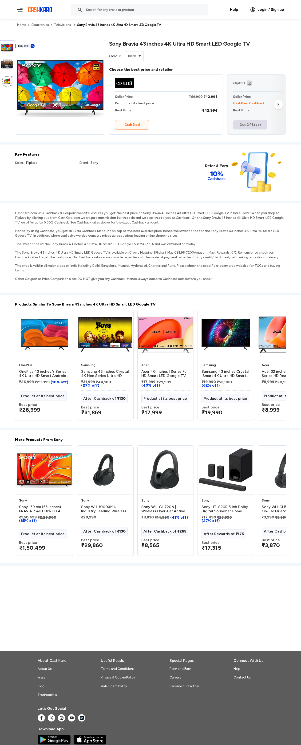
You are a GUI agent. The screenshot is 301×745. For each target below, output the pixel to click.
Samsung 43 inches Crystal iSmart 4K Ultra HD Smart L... (225, 373)
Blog (41, 686)
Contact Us (242, 677)
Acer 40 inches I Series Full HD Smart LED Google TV (164, 373)
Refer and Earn (180, 669)
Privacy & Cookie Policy (118, 677)
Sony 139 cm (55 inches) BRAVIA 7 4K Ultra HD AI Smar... (40, 509)
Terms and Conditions (118, 669)
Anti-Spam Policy (114, 686)
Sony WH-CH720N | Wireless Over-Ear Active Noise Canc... (163, 509)
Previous (25, 367)
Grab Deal (132, 125)
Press (41, 677)
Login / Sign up (270, 9)
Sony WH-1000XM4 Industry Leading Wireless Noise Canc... (103, 509)
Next (278, 104)
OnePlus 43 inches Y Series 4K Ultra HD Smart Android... (43, 373)
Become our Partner (184, 686)
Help (234, 9)
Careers (175, 677)
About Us (45, 669)
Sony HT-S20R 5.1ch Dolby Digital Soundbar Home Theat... (225, 509)
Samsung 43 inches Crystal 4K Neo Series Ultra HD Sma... (105, 373)
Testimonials (47, 695)
